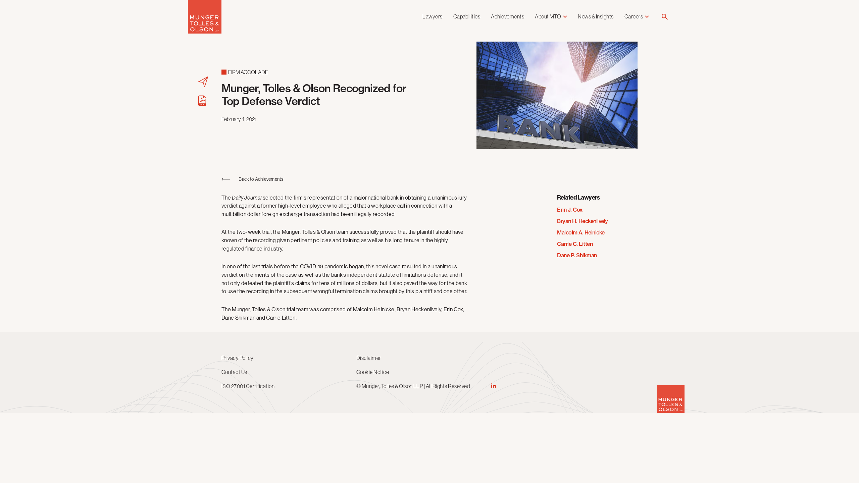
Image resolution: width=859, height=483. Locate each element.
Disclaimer (368, 358)
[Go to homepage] (204, 32)
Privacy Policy (237, 358)
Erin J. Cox (570, 209)
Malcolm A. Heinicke (581, 232)
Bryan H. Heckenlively (582, 221)
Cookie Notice (372, 372)
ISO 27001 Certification (247, 386)
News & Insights (595, 16)
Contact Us (234, 372)
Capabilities (467, 16)
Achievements (507, 16)
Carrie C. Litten (575, 243)
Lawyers (432, 16)
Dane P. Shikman (577, 255)
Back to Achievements (261, 179)
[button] (665, 17)
